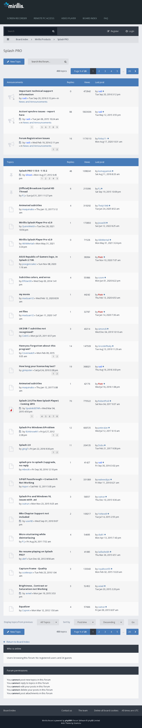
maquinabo (28, 209)
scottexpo (27, 572)
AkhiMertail (28, 243)
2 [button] (99, 71)
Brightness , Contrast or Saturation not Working (33, 587)
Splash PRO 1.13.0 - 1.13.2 (33, 170)
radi (24, 98)
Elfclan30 (27, 281)
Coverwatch (28, 353)
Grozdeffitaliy (105, 346)
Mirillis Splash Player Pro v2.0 (35, 222)
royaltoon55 (104, 568)
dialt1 (101, 534)
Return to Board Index (18, 641)
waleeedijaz (104, 479)
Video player (68, 18)
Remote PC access (44, 18)
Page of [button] (80, 71)
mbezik (26, 469)
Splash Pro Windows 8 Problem (37, 427)
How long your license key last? (37, 366)
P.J (23, 195)
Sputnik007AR (33, 408)
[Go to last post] (103, 91)
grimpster (27, 370)
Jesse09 (102, 222)
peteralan (103, 427)
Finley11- (102, 138)
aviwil (29, 593)
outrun (25, 503)
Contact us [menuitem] (66, 710)
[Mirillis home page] (14, 5)
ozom (101, 277)
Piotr (100, 257)
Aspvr (25, 486)
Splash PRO (63, 39)
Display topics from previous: (27, 622)
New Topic (15, 61)
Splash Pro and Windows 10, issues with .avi (35, 498)
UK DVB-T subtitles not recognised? (32, 330)
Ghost (29, 174)
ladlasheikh (103, 551)
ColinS (25, 335)
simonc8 (102, 328)
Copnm (26, 610)
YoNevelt (102, 513)
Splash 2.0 (24, 444)
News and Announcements (33, 101)
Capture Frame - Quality (33, 568)
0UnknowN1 (32, 431)
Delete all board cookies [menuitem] (106, 710)
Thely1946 (103, 205)
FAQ (106, 18)
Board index (90, 18)
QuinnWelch (28, 226)
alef (24, 558)
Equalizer (24, 606)
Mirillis (45, 720)
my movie (24, 294)
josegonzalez (29, 264)
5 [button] (117, 71)
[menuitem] (130, 31)
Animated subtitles (30, 205)
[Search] (53, 31)
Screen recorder (17, 18)
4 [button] (111, 71)
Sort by (75, 622)
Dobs (101, 445)
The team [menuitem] (83, 710)
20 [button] (129, 71)
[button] (135, 71)
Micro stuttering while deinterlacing (32, 536)
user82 (29, 521)
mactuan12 (28, 298)
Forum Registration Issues (34, 138)
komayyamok (104, 171)
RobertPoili (103, 401)
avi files (23, 311)
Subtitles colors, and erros (34, 277)
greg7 (25, 448)
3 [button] (105, 71)
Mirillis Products (43, 39)
